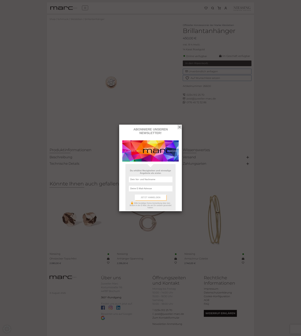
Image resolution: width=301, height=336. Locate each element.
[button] (7, 329)
